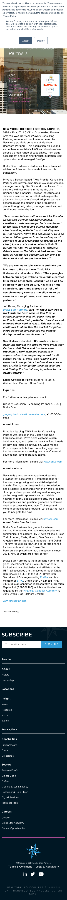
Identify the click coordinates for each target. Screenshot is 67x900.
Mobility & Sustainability (15, 786)
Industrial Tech (10, 802)
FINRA (44, 577)
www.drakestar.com (15, 600)
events (5, 720)
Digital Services (10, 797)
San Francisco (16, 890)
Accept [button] (25, 40)
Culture (5, 817)
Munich (54, 887)
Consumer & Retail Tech (15, 791)
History (5, 674)
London (30, 887)
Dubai (33, 893)
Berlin (57, 890)
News (5, 704)
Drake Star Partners (15, 309)
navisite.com (50, 519)
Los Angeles (40, 890)
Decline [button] (41, 40)
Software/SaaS (10, 770)
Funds (5, 750)
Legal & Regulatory (47, 866)
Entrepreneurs (9, 744)
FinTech (6, 780)
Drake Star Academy (13, 822)
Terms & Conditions (20, 866)
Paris (42, 887)
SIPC (20, 580)
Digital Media (9, 775)
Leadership (8, 679)
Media (5, 714)
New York (14, 887)
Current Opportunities (13, 827)
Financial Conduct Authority (40, 590)
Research (7, 709)
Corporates (8, 755)
